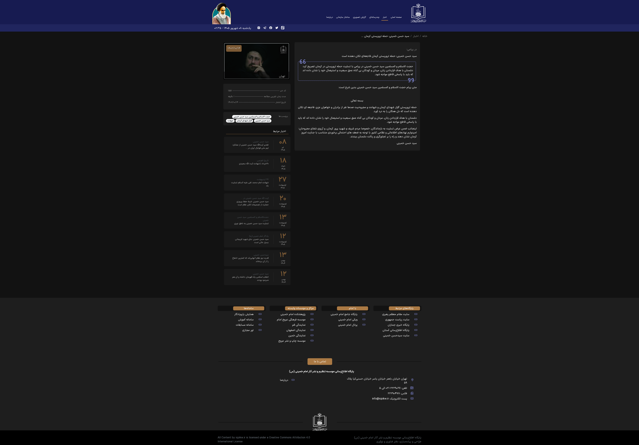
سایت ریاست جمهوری (397, 320)
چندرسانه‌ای (374, 17)
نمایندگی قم (299, 325)
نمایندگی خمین (297, 336)
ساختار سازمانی (343, 17)
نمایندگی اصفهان (296, 330)
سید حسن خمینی (262, 120)
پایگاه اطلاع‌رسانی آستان (396, 330)
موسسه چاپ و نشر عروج (292, 341)
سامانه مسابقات (245, 325)
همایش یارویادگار (244, 314)
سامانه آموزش (246, 320)
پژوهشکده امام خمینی (293, 314)
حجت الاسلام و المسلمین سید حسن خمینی (251, 116)
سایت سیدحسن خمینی (396, 336)
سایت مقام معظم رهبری (395, 314)
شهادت (230, 120)
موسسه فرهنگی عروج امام (291, 320)
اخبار (384, 17)
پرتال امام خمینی (347, 325)
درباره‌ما (329, 17)
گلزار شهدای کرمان (244, 120)
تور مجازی (248, 330)
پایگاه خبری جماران (398, 325)
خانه (424, 36)
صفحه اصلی (396, 17)
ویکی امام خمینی (347, 320)
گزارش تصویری (359, 17)
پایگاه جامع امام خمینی (344, 314)
